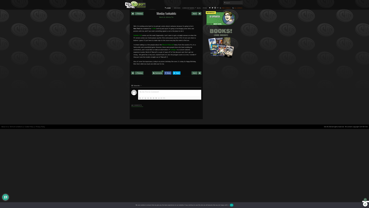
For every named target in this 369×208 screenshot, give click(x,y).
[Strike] (148, 98)
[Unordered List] (153, 98)
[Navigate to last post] (199, 13)
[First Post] (132, 73)
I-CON (153, 28)
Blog (199, 8)
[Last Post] (199, 73)
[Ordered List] (150, 98)
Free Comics (225, 8)
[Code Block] (158, 98)
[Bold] (140, 98)
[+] (164, 98)
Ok (231, 205)
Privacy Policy (40, 127)
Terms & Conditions (16, 127)
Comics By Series (188, 8)
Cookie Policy (29, 127)
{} (161, 98)
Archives (177, 8)
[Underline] (145, 98)
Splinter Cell (137, 35)
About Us (4, 127)
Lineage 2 (173, 50)
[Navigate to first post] (132, 13)
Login (168, 8)
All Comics (238, 8)
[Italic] (142, 98)
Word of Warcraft (168, 45)
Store (205, 8)
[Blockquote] (156, 98)
